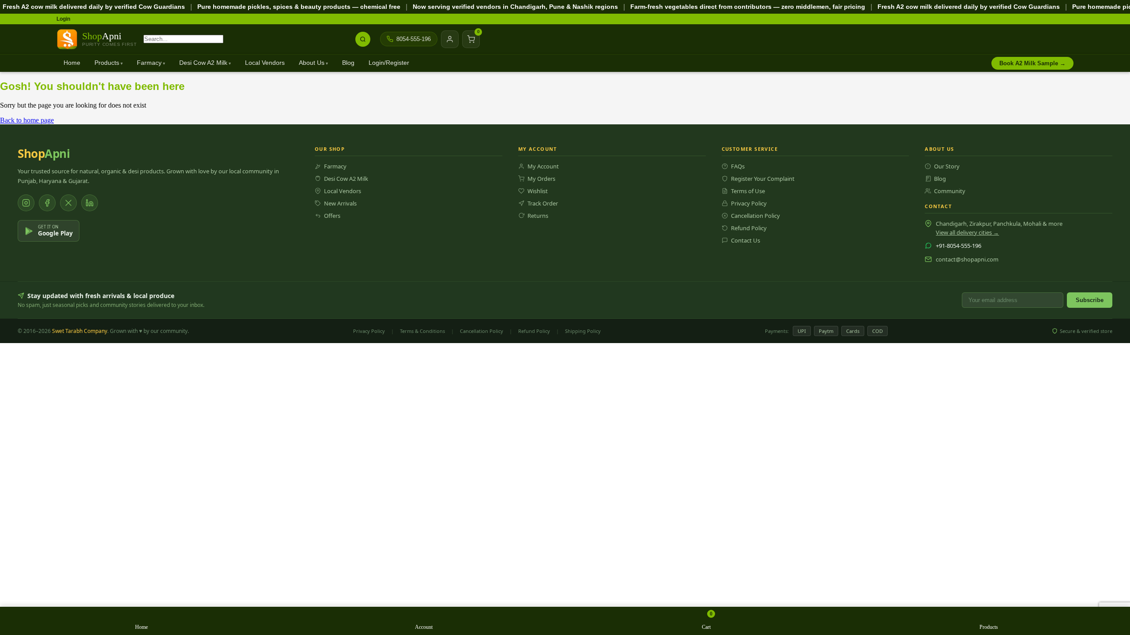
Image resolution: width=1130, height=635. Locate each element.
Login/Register (389, 63)
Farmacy (149, 63)
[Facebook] (47, 202)
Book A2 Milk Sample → (1032, 63)
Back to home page (27, 120)
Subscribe (1090, 300)
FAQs (738, 166)
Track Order (542, 203)
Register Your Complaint (763, 179)
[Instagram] (26, 202)
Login (63, 19)
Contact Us (745, 240)
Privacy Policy (749, 203)
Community (949, 191)
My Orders (541, 179)
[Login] (450, 39)
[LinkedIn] (89, 202)
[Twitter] (68, 202)
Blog (348, 63)
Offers (332, 216)
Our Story (947, 166)
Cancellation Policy (755, 216)
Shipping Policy (583, 331)
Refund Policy (749, 228)
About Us (311, 63)
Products (106, 63)
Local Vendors (265, 63)
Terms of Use (748, 191)
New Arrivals (340, 203)
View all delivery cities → (967, 232)
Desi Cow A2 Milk (203, 63)
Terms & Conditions (422, 331)
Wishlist (537, 191)
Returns (537, 216)
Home (72, 63)
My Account (543, 166)
